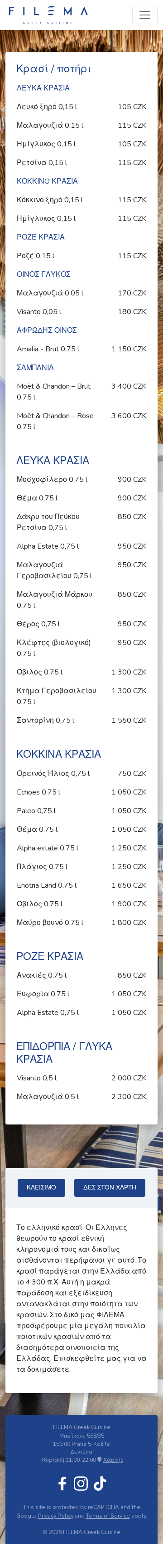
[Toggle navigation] (145, 15)
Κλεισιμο (41, 1187)
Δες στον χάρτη (109, 1187)
